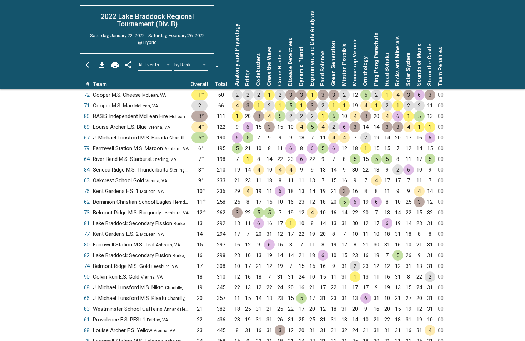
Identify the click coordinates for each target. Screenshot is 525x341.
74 (87, 266)
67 (87, 137)
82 (87, 255)
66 (87, 298)
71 (87, 105)
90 (87, 277)
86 (87, 116)
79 (87, 148)
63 (87, 180)
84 (87, 170)
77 (87, 234)
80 (87, 244)
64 (87, 159)
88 (87, 330)
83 (87, 309)
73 (87, 212)
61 (87, 319)
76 (87, 191)
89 (87, 127)
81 (87, 223)
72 (87, 95)
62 (87, 202)
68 (87, 287)
